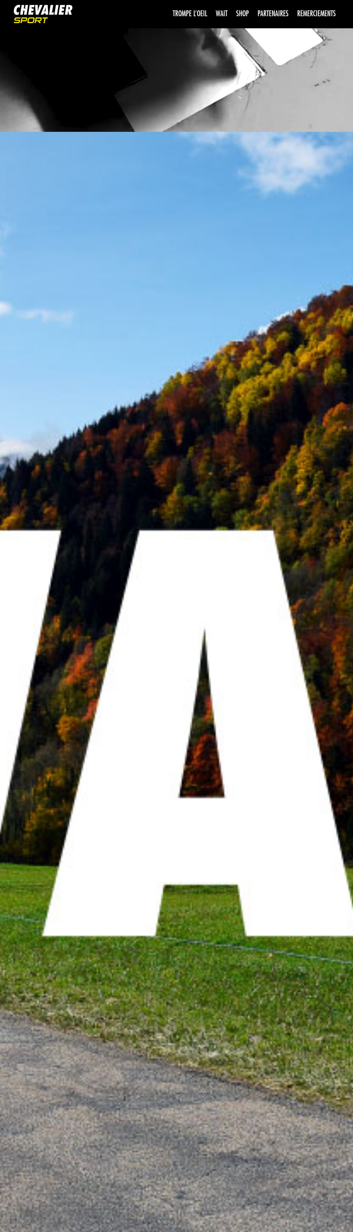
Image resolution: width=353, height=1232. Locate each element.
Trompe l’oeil (190, 14)
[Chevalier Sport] (43, 15)
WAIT (222, 14)
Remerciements (316, 14)
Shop (242, 14)
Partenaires (273, 14)
